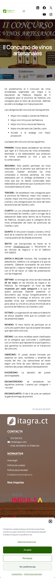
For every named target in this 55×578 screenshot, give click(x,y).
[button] (50, 521)
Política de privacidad (33, 574)
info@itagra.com (21, 246)
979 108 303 (16, 438)
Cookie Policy (17, 574)
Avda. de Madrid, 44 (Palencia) (24, 445)
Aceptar (27, 550)
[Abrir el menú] (24, 11)
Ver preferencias (27, 566)
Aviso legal (12, 460)
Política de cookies (16, 465)
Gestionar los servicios (27, 541)
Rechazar (27, 558)
